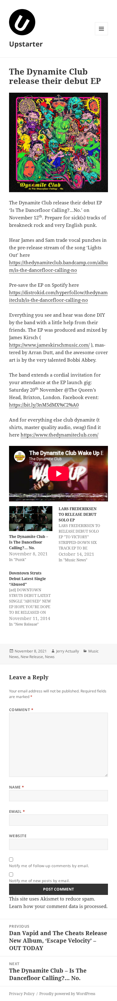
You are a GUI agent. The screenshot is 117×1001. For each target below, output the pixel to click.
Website (18, 835)
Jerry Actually (67, 651)
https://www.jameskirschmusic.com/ (49, 345)
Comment (21, 709)
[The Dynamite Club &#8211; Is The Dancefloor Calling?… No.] (30, 518)
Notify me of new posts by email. (39, 880)
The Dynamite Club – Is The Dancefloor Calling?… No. (28, 542)
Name (16, 787)
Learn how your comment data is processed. (58, 906)
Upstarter (26, 43)
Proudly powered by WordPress (67, 993)
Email (17, 811)
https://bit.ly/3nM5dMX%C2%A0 (44, 405)
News (50, 656)
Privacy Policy (22, 993)
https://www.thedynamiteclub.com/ (59, 435)
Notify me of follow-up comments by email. (49, 865)
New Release (32, 656)
